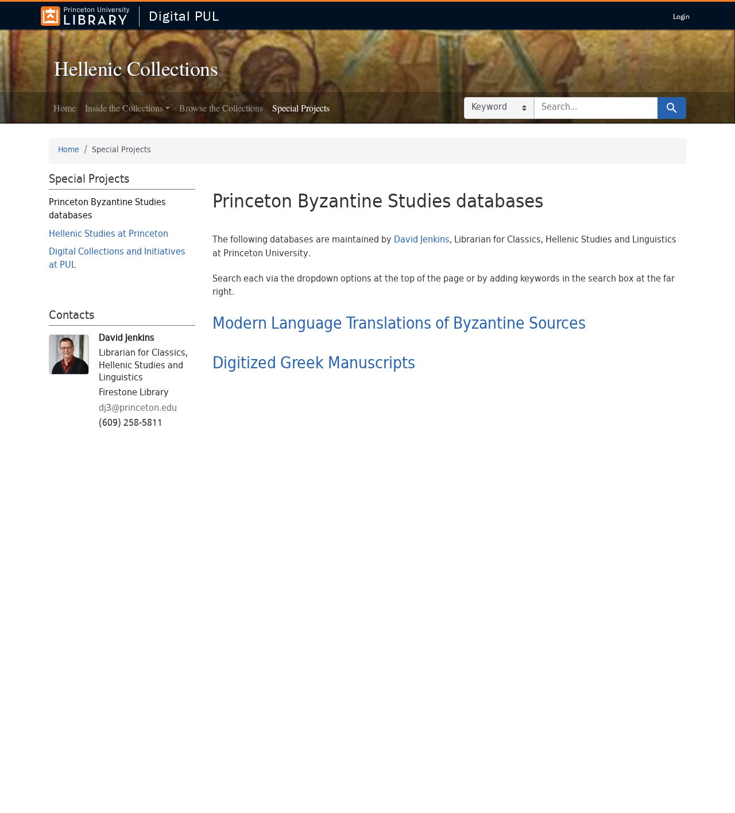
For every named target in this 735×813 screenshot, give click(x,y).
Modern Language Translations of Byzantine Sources (399, 324)
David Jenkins (422, 240)
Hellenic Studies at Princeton (108, 235)
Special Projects (301, 108)
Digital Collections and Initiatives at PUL (117, 259)
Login (681, 16)
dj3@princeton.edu (138, 409)
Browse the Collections (221, 108)
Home (64, 108)
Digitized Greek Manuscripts (313, 364)
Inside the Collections (124, 108)
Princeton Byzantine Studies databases (107, 209)
